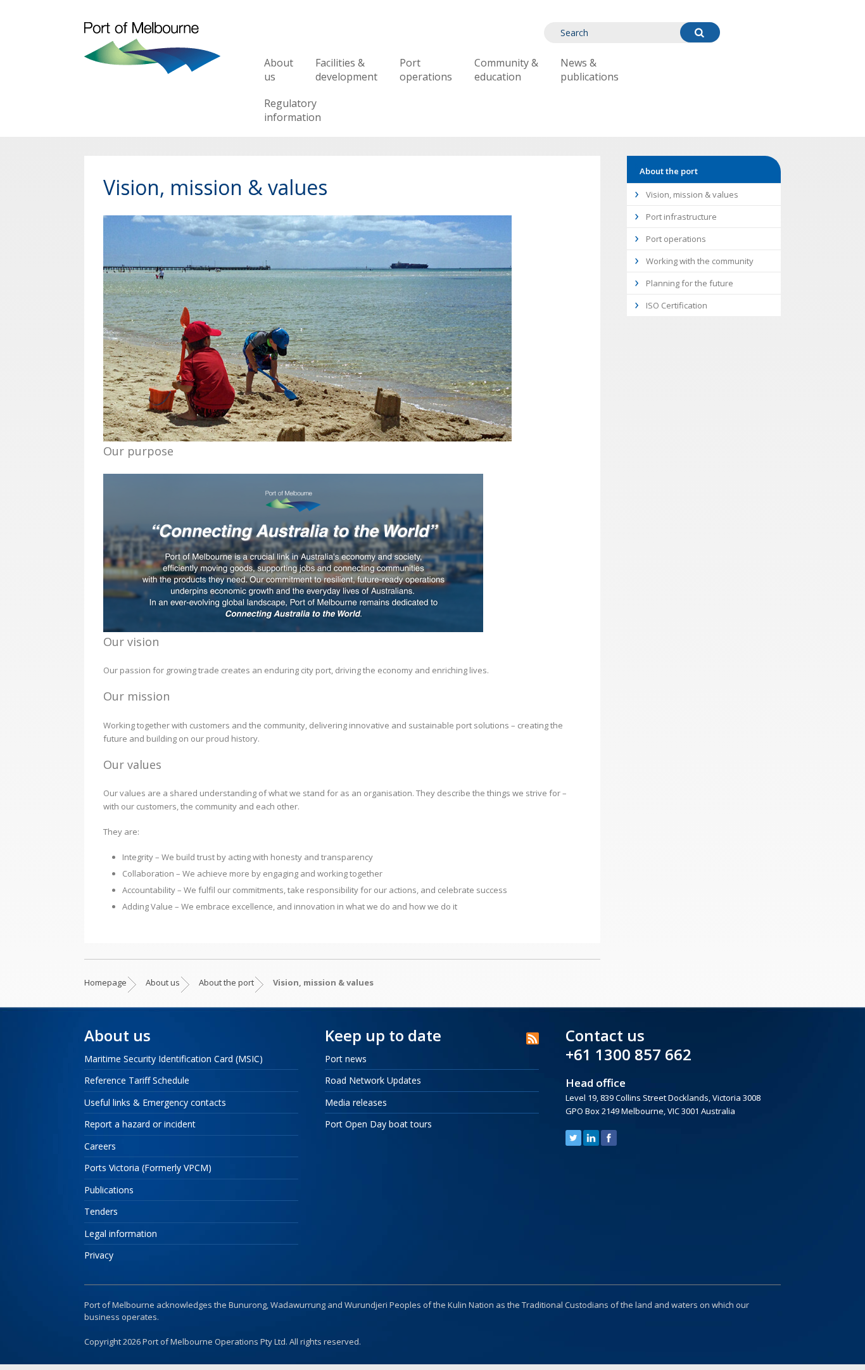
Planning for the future (689, 283)
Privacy (98, 1255)
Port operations (426, 70)
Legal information (120, 1233)
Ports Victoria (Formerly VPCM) (148, 1168)
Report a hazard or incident (140, 1124)
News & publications (589, 70)
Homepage (105, 982)
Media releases (356, 1102)
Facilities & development (346, 70)
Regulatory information (292, 110)
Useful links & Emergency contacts (155, 1102)
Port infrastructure (681, 216)
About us (278, 70)
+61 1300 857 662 (628, 1054)
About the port (226, 982)
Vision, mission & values (692, 194)
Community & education (506, 70)
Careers (100, 1146)
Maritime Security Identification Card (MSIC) (173, 1059)
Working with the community (700, 261)
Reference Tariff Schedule (136, 1080)
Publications (109, 1190)
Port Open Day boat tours (378, 1124)
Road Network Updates (373, 1080)
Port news (346, 1059)
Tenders (101, 1211)
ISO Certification (676, 305)
